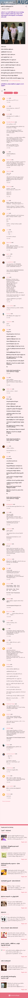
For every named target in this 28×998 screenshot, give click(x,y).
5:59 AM (8, 238)
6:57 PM (8, 750)
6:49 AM (8, 273)
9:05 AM (8, 393)
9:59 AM (8, 579)
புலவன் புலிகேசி (10, 305)
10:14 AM (9, 636)
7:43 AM (8, 301)
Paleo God (9, 159)
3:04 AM (8, 155)
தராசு (8, 446)
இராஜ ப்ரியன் (9, 611)
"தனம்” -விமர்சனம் (6, 830)
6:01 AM (8, 250)
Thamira (8, 794)
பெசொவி (9, 313)
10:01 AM (9, 594)
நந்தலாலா (3, 912)
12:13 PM (9, 700)
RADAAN (8, 728)
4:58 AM (8, 182)
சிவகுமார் (9, 583)
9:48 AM (8, 555)
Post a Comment (6, 801)
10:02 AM (9, 607)
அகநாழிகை (9, 321)
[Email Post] (4, 90)
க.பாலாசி (8, 620)
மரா (7, 628)
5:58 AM (8, 225)
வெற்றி (8, 114)
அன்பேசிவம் (9, 559)
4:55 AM (8, 167)
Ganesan (8, 598)
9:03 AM (8, 373)
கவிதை (18, 80)
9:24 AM (8, 500)
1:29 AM (8, 102)
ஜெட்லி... (8, 254)
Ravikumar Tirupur (11, 704)
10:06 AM (9, 616)
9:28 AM (8, 508)
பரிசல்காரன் (9, 528)
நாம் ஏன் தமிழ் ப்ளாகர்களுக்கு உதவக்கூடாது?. (8, 977)
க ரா (7, 151)
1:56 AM (8, 118)
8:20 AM (8, 309)
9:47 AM (8, 540)
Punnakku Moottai (11, 122)
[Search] (26, 3)
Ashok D (8, 714)
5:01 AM (8, 196)
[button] (26, 7)
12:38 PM (9, 710)
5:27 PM (8, 740)
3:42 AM (8, 782)
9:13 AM (8, 442)
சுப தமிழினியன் (10, 262)
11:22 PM (9, 798)
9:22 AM (8, 452)
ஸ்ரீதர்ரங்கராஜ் (10, 767)
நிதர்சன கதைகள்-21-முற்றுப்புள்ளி (9, 896)
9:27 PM (8, 771)
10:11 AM (9, 624)
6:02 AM (8, 258)
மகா (7, 640)
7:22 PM (8, 764)
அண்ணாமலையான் (11, 753)
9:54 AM (8, 564)
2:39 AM (8, 147)
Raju (7, 329)
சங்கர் (8, 277)
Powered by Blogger (14, 995)
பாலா (8, 98)
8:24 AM (8, 317)
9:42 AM (8, 524)
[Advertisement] (14, 812)
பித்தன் (8, 744)
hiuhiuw (8, 664)
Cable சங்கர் (8, 2)
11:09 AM (9, 660)
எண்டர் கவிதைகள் (13, 80)
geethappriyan (10, 504)
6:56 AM (8, 790)
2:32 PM (8, 724)
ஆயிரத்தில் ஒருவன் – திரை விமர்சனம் (10, 881)
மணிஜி (8, 648)
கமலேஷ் (8, 775)
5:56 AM (8, 209)
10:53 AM (9, 644)
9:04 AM (8, 385)
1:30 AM (8, 110)
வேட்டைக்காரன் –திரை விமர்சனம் (9, 928)
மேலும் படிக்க (24, 842)
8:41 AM (8, 325)
